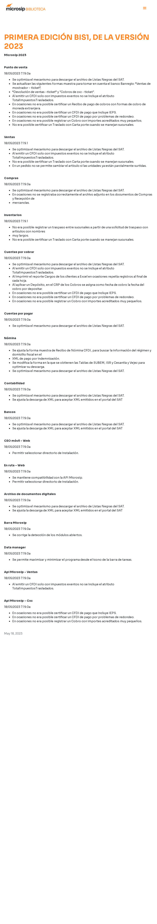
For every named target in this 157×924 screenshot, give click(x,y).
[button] (145, 8)
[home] (25, 6)
